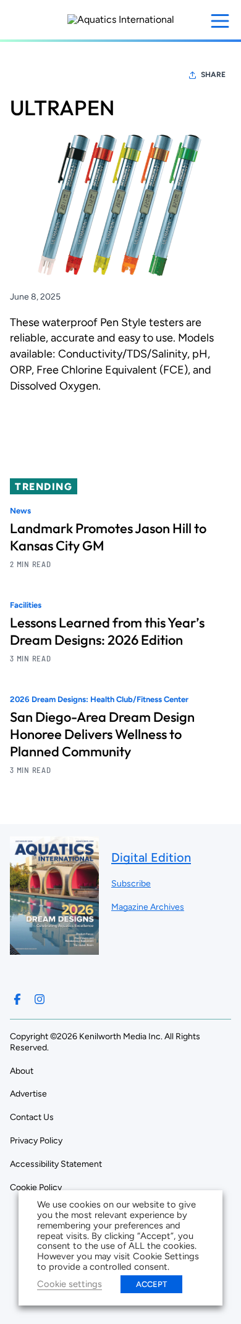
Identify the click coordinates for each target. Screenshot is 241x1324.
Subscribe (131, 883)
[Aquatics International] (120, 19)
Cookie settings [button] (69, 1283)
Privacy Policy (36, 1140)
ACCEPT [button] (151, 1284)
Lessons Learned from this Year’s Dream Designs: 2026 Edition (107, 631)
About (21, 1071)
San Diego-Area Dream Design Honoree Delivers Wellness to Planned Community (102, 734)
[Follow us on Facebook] (17, 999)
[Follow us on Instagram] (39, 999)
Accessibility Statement (56, 1164)
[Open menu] (220, 21)
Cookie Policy (36, 1187)
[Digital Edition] (54, 949)
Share (213, 74)
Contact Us (32, 1117)
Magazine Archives (147, 907)
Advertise (28, 1094)
